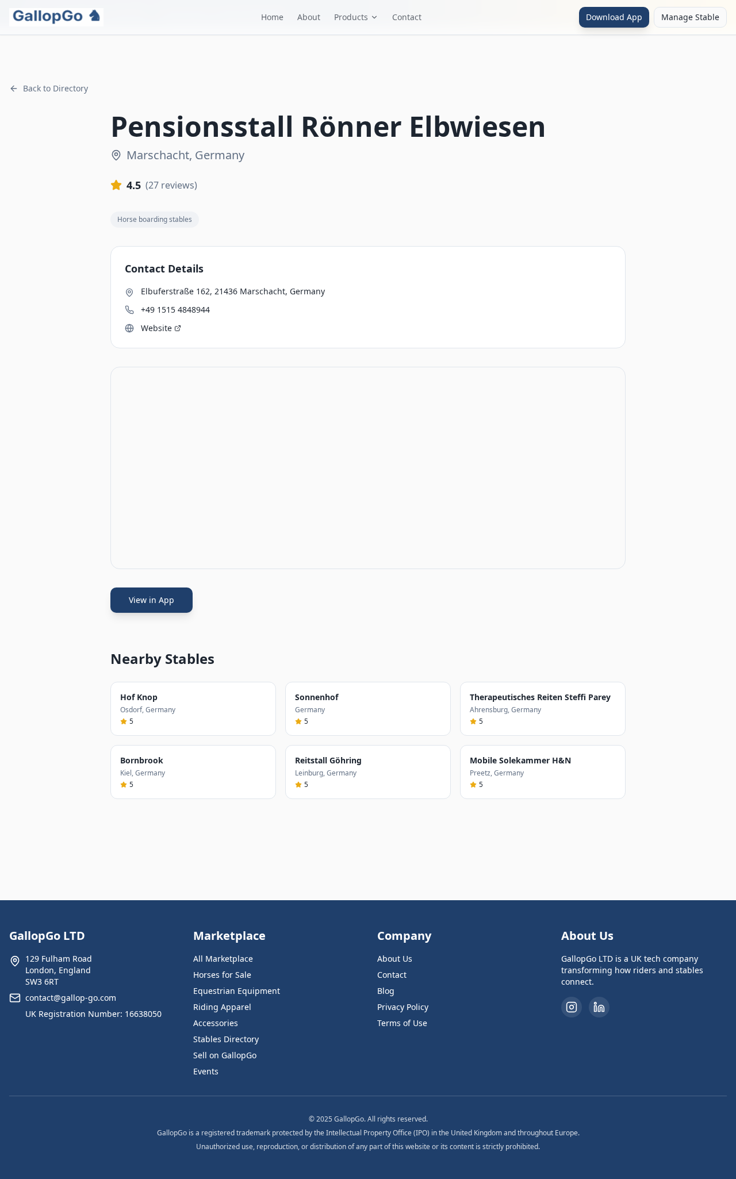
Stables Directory (226, 1039)
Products (351, 16)
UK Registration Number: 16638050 (93, 1013)
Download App (614, 16)
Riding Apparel (222, 1006)
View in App (151, 599)
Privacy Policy (402, 1006)
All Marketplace (223, 958)
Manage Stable (690, 16)
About (308, 16)
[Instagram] (571, 1007)
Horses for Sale (222, 974)
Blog (385, 990)
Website (156, 327)
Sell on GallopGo (224, 1055)
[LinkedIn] (599, 1007)
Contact (406, 16)
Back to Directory (55, 88)
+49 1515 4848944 (175, 309)
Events (205, 1071)
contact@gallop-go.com (70, 997)
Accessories (215, 1022)
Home (272, 16)
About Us (394, 958)
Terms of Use (402, 1022)
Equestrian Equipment (236, 990)
